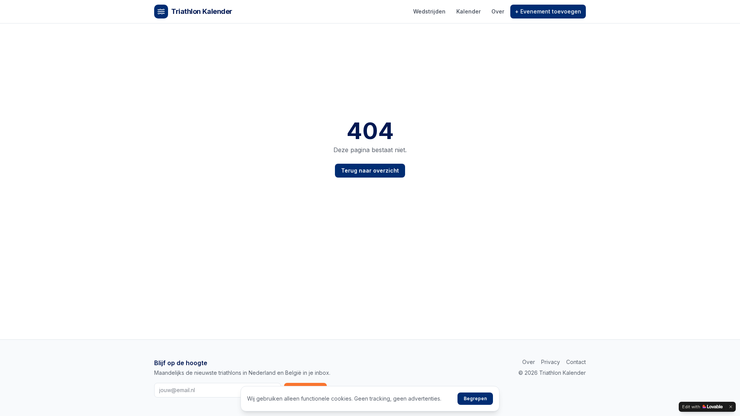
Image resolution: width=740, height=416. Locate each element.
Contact (576, 362)
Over (497, 11)
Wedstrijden (429, 11)
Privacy (550, 362)
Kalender (468, 11)
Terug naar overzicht (370, 170)
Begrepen (475, 398)
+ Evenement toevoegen (548, 11)
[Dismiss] (730, 406)
